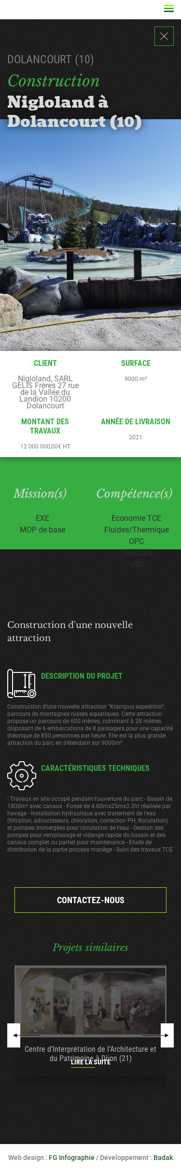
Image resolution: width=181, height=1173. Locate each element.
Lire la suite (91, 1062)
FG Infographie (72, 1157)
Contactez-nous (91, 900)
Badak (163, 1157)
